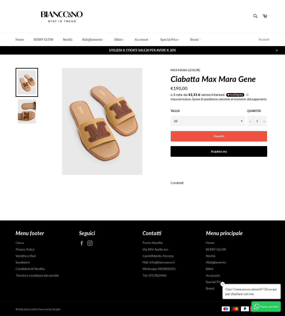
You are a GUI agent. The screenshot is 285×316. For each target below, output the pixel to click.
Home (20, 39)
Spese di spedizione (205, 99)
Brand (194, 39)
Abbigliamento (92, 39)
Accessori (142, 39)
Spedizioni (23, 262)
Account (264, 39)
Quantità (254, 111)
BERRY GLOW (43, 39)
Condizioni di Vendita (30, 269)
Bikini (118, 39)
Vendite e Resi (26, 256)
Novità (67, 39)
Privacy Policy (25, 249)
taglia (175, 111)
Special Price (169, 39)
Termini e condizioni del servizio (37, 275)
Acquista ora (219, 151)
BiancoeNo (30, 309)
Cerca (20, 243)
